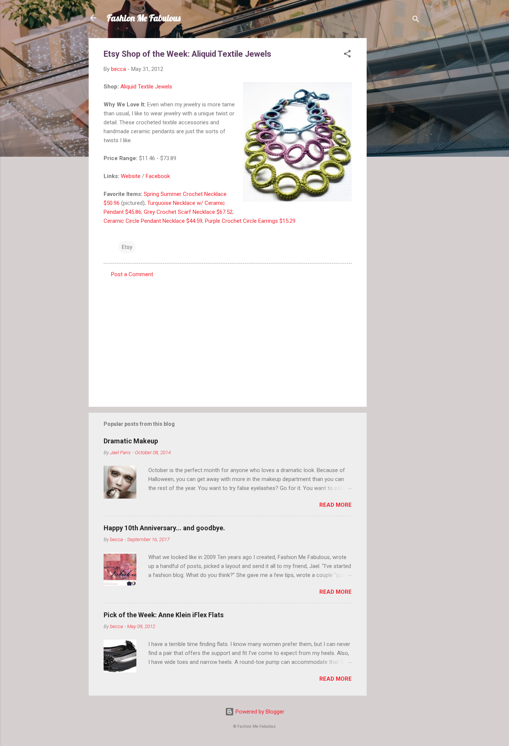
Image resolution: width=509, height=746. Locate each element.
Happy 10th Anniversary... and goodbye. (164, 528)
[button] (347, 55)
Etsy (127, 247)
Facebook (158, 176)
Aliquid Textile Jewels (146, 86)
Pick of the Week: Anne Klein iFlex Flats (164, 615)
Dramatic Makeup (131, 441)
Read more (335, 505)
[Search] (415, 20)
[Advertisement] (396, 150)
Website (130, 176)
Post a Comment (132, 274)
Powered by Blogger (259, 711)
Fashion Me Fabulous (144, 18)
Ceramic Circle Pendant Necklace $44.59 (153, 221)
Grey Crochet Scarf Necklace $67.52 (188, 212)
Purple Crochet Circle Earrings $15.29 (250, 221)
